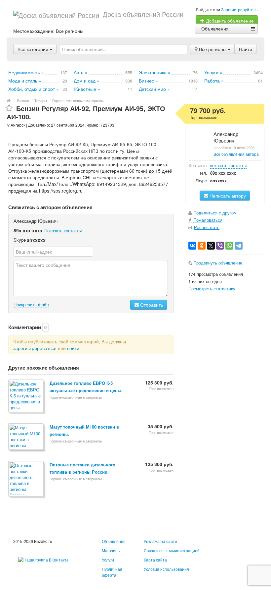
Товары (40, 100)
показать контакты (228, 165)
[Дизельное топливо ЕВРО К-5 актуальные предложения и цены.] (26, 396)
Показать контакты (63, 230)
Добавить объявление (229, 20)
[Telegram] (239, 246)
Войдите (204, 9)
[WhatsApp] (229, 246)
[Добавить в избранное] (9, 108)
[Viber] (220, 246)
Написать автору (227, 195)
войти (73, 348)
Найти (245, 49)
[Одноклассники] (202, 246)
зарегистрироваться (35, 348)
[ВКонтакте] (192, 246)
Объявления (215, 28)
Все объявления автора (236, 154)
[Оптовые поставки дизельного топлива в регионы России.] (26, 479)
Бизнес (23, 100)
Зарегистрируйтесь (239, 9)
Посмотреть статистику (211, 288)
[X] (211, 246)
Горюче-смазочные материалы (78, 100)
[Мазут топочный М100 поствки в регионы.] (26, 437)
